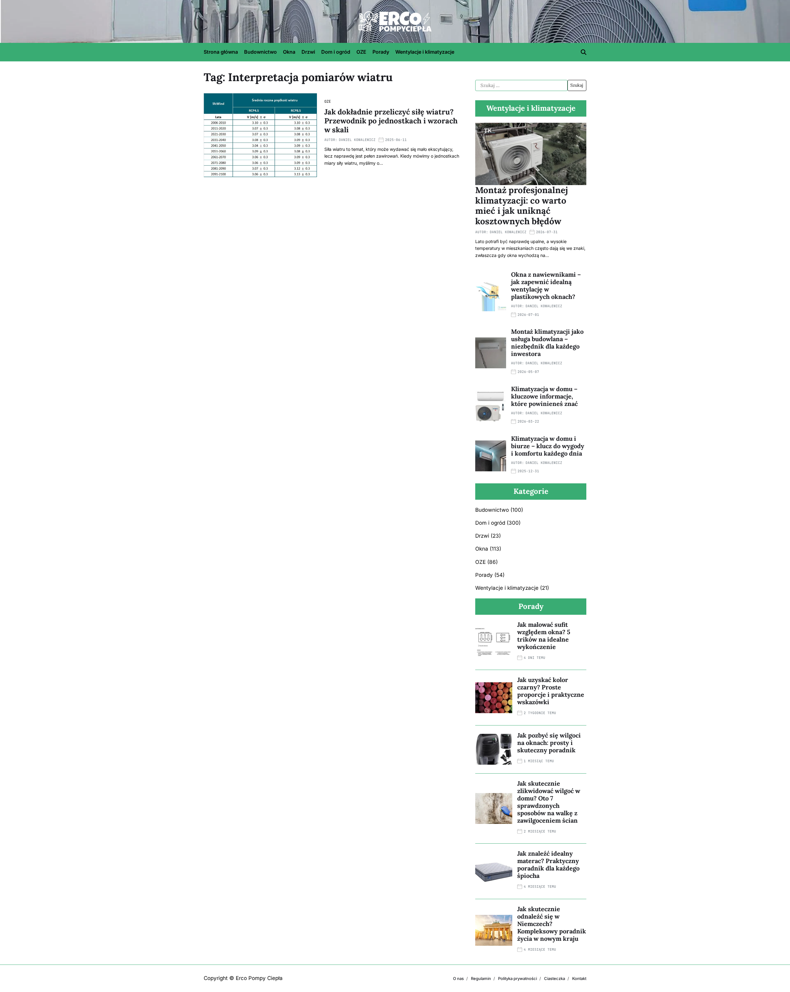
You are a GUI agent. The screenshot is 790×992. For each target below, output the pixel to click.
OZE (361, 52)
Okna (289, 52)
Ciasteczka (554, 978)
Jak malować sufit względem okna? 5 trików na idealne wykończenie (543, 636)
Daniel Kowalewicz (357, 140)
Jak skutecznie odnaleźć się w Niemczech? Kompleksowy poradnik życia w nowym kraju (551, 923)
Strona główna (221, 52)
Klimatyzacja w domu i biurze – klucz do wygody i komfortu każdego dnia (547, 446)
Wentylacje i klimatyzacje (424, 52)
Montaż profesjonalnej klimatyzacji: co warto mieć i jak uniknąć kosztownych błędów (521, 205)
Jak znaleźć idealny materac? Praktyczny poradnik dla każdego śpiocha (548, 864)
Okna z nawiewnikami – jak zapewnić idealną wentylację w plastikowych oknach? (546, 285)
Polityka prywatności (517, 978)
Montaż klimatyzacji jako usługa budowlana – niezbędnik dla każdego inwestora (547, 343)
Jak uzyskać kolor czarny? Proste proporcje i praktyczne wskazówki (550, 691)
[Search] (583, 52)
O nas (458, 978)
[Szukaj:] (521, 85)
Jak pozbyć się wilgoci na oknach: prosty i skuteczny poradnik (549, 742)
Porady (380, 52)
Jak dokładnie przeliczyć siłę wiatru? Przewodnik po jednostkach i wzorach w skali (391, 120)
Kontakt (579, 978)
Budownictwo (260, 52)
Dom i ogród (335, 52)
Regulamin (481, 978)
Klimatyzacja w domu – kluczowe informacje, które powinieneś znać (544, 396)
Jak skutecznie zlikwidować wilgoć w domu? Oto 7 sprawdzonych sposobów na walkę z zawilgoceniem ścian (548, 801)
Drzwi (308, 52)
